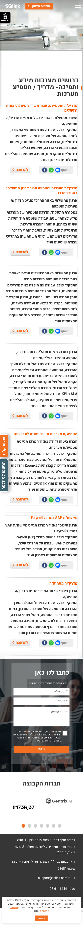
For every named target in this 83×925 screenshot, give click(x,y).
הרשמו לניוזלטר (3, 475)
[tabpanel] (24, 808)
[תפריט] (78, 6)
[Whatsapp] (51, 170)
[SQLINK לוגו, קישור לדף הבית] (12, 6)
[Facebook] (45, 170)
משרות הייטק (41, 6)
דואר (72, 861)
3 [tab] (47, 826)
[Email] (58, 170)
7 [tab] (23, 826)
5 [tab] (35, 826)
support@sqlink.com (52, 878)
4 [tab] (41, 826)
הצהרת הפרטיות (44, 741)
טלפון (71, 888)
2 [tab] (53, 826)
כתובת (71, 840)
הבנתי (41, 918)
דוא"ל (71, 878)
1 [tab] (59, 826)
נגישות (5, 20)
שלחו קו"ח (4, 446)
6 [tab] (29, 826)
